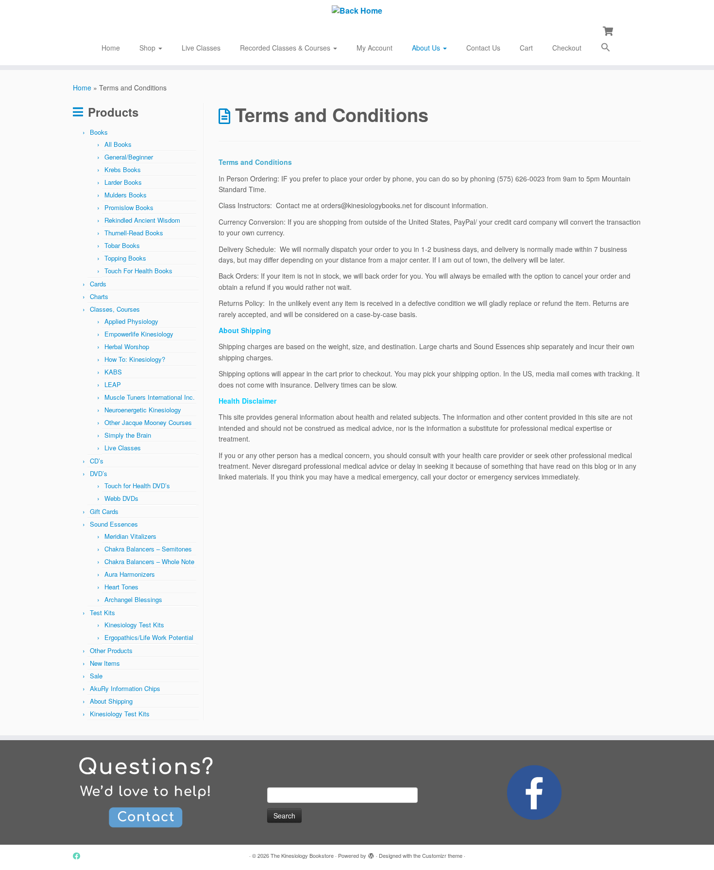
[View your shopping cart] (609, 30)
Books (99, 132)
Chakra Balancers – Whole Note (149, 561)
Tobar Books (122, 245)
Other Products (111, 650)
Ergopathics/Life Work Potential (148, 637)
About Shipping (111, 701)
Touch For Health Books (138, 270)
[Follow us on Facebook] (79, 856)
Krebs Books (122, 169)
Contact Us (483, 48)
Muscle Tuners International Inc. (149, 397)
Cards (98, 283)
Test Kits (102, 612)
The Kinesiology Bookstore (302, 855)
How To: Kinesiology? (134, 359)
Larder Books (123, 182)
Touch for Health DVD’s (137, 485)
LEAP (112, 384)
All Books (118, 144)
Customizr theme (442, 855)
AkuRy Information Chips (125, 688)
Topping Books (125, 258)
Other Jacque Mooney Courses (148, 422)
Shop (148, 48)
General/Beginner (128, 156)
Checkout (566, 48)
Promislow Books (128, 207)
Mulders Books (125, 194)
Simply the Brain (127, 435)
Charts (99, 296)
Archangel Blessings (133, 599)
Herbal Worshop (126, 346)
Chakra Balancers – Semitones (148, 548)
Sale (96, 675)
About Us (427, 48)
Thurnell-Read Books (133, 232)
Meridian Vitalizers (130, 536)
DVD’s (98, 473)
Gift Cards (104, 511)
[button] (605, 48)
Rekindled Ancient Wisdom (142, 220)
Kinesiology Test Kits (134, 624)
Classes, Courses (115, 309)
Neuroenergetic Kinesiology (142, 409)
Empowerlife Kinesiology (138, 333)
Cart (526, 48)
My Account (374, 48)
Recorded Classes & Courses (286, 48)
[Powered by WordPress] (371, 853)
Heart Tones (121, 586)
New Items (105, 663)
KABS (113, 371)
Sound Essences (114, 524)
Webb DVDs (121, 498)
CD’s (96, 460)
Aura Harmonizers (129, 574)
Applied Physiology (131, 321)
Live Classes (201, 48)
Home (111, 48)
